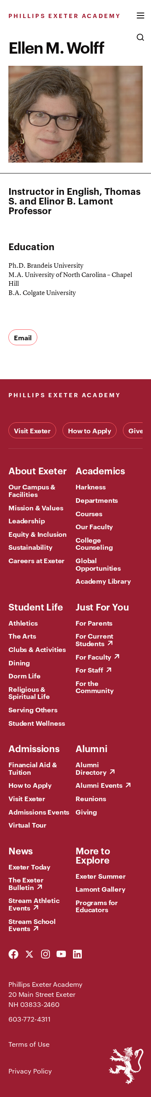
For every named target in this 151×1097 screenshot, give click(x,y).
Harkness (91, 486)
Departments (97, 500)
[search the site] (140, 41)
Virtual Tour (27, 824)
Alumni (91, 748)
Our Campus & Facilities (31, 490)
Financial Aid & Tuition (32, 768)
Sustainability (30, 546)
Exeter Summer (101, 875)
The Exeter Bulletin (25, 883)
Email (23, 337)
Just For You (102, 606)
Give (135, 430)
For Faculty (93, 656)
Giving (86, 811)
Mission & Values (35, 507)
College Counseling (94, 543)
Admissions (34, 748)
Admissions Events (38, 811)
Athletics (23, 622)
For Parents (94, 622)
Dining (19, 662)
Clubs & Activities (37, 649)
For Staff (89, 669)
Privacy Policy (30, 1070)
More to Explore (93, 855)
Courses (89, 513)
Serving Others (32, 709)
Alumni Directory (91, 768)
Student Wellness (36, 722)
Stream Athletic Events (34, 903)
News (20, 850)
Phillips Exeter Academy (64, 15)
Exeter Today (29, 866)
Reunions (91, 798)
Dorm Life (24, 675)
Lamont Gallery (100, 888)
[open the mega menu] (140, 20)
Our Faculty (94, 526)
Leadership (26, 520)
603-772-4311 (29, 1018)
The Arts (22, 635)
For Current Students (94, 639)
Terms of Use (28, 1044)
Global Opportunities (98, 564)
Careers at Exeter (36, 560)
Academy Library (103, 580)
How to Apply (89, 430)
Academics (100, 470)
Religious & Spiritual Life (29, 692)
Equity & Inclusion (37, 533)
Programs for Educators (97, 906)
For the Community (95, 686)
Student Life (35, 606)
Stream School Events (32, 924)
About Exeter (37, 470)
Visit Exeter (32, 430)
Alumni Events (99, 784)
